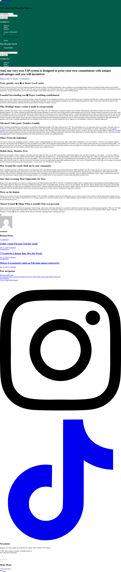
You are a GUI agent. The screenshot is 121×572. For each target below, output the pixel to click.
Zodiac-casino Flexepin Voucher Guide (19, 243)
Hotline (6, 32)
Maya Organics (4, 4)
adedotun (15, 78)
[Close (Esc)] (1, 559)
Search (5, 18)
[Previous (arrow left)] (1, 561)
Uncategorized (25, 78)
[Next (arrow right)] (2, 561)
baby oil (6, 29)
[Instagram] (60, 418)
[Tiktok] (60, 540)
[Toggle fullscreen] (4, 559)
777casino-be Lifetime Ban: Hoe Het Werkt (21, 253)
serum (5, 27)
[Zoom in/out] (6, 559)
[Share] (2, 559)
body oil (6, 25)
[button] (3, 571)
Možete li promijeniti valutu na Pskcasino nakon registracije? (30, 263)
